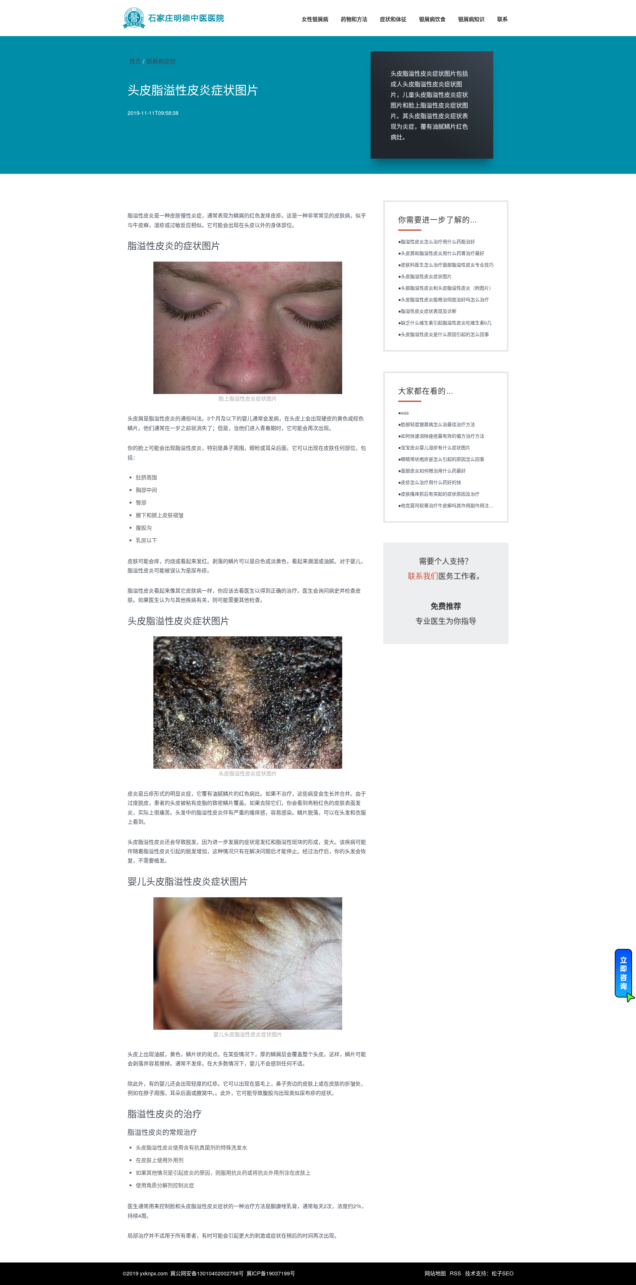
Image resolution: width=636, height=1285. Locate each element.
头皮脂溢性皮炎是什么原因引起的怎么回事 (445, 334)
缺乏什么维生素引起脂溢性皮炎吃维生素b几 (446, 322)
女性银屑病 (315, 19)
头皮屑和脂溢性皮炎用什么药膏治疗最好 (442, 253)
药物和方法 (354, 19)
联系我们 (423, 575)
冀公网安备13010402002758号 (207, 1273)
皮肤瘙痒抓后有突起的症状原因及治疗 (440, 493)
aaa (405, 412)
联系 (502, 19)
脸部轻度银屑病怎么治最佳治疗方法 (438, 424)
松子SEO (502, 1273)
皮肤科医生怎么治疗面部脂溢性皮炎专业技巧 (447, 264)
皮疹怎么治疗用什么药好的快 (431, 482)
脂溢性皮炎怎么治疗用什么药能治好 (438, 241)
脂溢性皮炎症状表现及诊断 (428, 311)
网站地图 (435, 1273)
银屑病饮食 (432, 19)
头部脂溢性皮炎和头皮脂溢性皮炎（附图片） (447, 287)
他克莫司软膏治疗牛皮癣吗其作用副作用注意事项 (452, 505)
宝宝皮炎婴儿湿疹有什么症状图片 (435, 447)
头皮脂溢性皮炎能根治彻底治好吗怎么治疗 (445, 299)
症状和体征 (393, 19)
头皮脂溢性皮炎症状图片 (426, 276)
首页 (135, 61)
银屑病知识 (471, 19)
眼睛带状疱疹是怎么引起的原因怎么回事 (442, 459)
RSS (455, 1273)
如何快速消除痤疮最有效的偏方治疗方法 (442, 435)
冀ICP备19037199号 (270, 1273)
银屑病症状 (161, 61)
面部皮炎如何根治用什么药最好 (433, 470)
